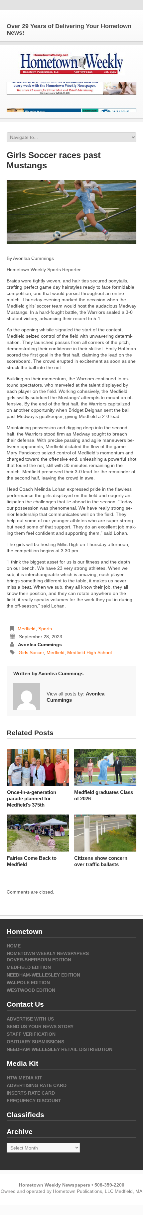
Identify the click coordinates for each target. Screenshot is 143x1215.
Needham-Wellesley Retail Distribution (59, 1049)
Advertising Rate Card (37, 1085)
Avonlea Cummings (40, 644)
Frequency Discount (34, 1100)
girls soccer (31, 652)
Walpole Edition (28, 982)
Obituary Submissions (35, 1041)
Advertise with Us (30, 1019)
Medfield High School (89, 652)
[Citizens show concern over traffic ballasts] (105, 833)
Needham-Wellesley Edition (43, 975)
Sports (45, 628)
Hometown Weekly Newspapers (48, 953)
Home (14, 945)
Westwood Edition (31, 990)
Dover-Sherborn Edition (39, 959)
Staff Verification (31, 1034)
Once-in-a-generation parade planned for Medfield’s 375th (31, 798)
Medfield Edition (29, 967)
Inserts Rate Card (31, 1093)
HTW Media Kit (24, 1077)
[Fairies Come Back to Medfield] (38, 833)
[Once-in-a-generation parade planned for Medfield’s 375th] (38, 767)
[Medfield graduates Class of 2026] (105, 767)
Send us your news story (40, 1026)
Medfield (27, 628)
